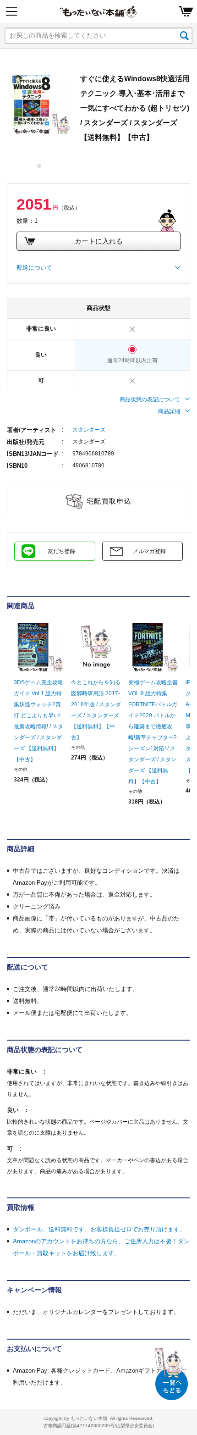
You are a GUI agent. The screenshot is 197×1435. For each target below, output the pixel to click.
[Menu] (11, 11)
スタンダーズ (88, 430)
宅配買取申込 (109, 501)
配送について (34, 267)
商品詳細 (169, 411)
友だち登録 (61, 551)
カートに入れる (99, 241)
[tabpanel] (39, 103)
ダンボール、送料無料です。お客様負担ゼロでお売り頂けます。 (99, 1229)
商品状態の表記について (150, 399)
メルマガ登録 (149, 551)
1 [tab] (40, 166)
